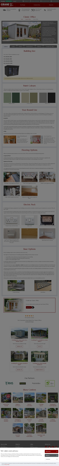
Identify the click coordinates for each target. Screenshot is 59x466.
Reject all (47, 455)
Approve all (48, 451)
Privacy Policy (6, 464)
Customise (48, 459)
